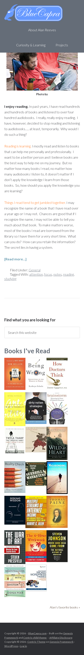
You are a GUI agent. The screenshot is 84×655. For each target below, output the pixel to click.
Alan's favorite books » (65, 607)
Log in (23, 646)
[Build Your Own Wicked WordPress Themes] (36, 590)
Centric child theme (35, 637)
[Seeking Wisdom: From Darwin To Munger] (14, 523)
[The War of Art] (14, 563)
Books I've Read (27, 351)
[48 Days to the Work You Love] (14, 388)
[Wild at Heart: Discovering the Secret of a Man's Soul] (57, 459)
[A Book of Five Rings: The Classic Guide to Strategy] (36, 451)
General (34, 270)
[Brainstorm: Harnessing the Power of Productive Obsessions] (57, 423)
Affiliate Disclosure (60, 637)
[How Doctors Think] (57, 388)
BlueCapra (42, 13)
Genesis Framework (61, 641)
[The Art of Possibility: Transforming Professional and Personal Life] (14, 425)
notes (57, 274)
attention (36, 274)
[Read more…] (15, 259)
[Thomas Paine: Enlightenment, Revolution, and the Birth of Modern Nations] (57, 526)
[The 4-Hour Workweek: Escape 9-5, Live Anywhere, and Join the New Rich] (36, 560)
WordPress (11, 646)
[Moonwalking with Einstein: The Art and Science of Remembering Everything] (14, 596)
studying (10, 279)
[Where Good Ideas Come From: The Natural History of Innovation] (57, 561)
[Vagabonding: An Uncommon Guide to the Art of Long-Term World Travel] (57, 493)
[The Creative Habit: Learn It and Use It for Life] (14, 453)
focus (48, 274)
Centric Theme (36, 641)
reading (68, 274)
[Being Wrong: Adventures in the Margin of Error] (36, 388)
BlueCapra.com (37, 633)
